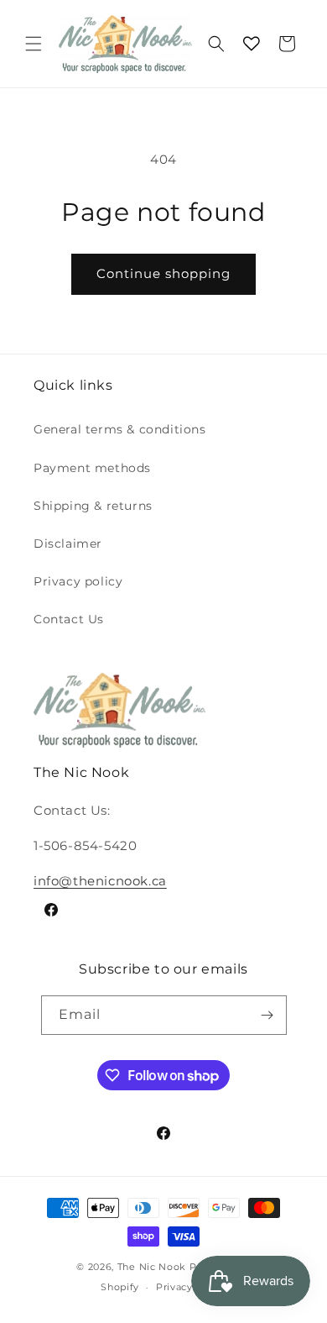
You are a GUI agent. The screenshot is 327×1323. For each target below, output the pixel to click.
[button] (33, 43)
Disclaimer (68, 543)
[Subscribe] (267, 1015)
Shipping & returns (93, 505)
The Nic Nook (151, 1267)
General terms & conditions (120, 429)
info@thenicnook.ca (100, 881)
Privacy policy (78, 581)
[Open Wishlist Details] (251, 43)
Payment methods (92, 467)
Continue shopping (163, 273)
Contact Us (69, 619)
